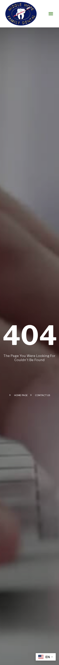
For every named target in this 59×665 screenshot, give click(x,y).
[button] (51, 13)
